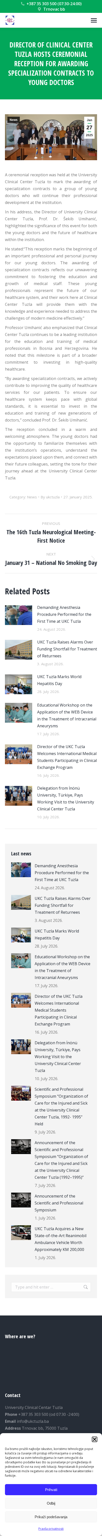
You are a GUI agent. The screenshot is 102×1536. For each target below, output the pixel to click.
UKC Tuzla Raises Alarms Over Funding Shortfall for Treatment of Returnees (67, 649)
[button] (94, 1439)
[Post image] (18, 615)
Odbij (51, 1503)
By (50, 496)
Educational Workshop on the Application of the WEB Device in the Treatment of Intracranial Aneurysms (66, 715)
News (14, 120)
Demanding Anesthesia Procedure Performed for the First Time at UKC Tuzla (64, 614)
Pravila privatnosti (51, 1529)
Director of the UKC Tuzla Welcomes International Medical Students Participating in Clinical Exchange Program (67, 757)
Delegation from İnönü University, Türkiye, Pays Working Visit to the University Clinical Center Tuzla (65, 798)
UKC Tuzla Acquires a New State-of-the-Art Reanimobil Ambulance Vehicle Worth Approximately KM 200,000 (60, 1239)
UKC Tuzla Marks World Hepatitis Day (59, 680)
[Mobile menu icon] (94, 20)
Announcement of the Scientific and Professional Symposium (59, 1203)
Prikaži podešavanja (51, 1517)
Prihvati (51, 1490)
